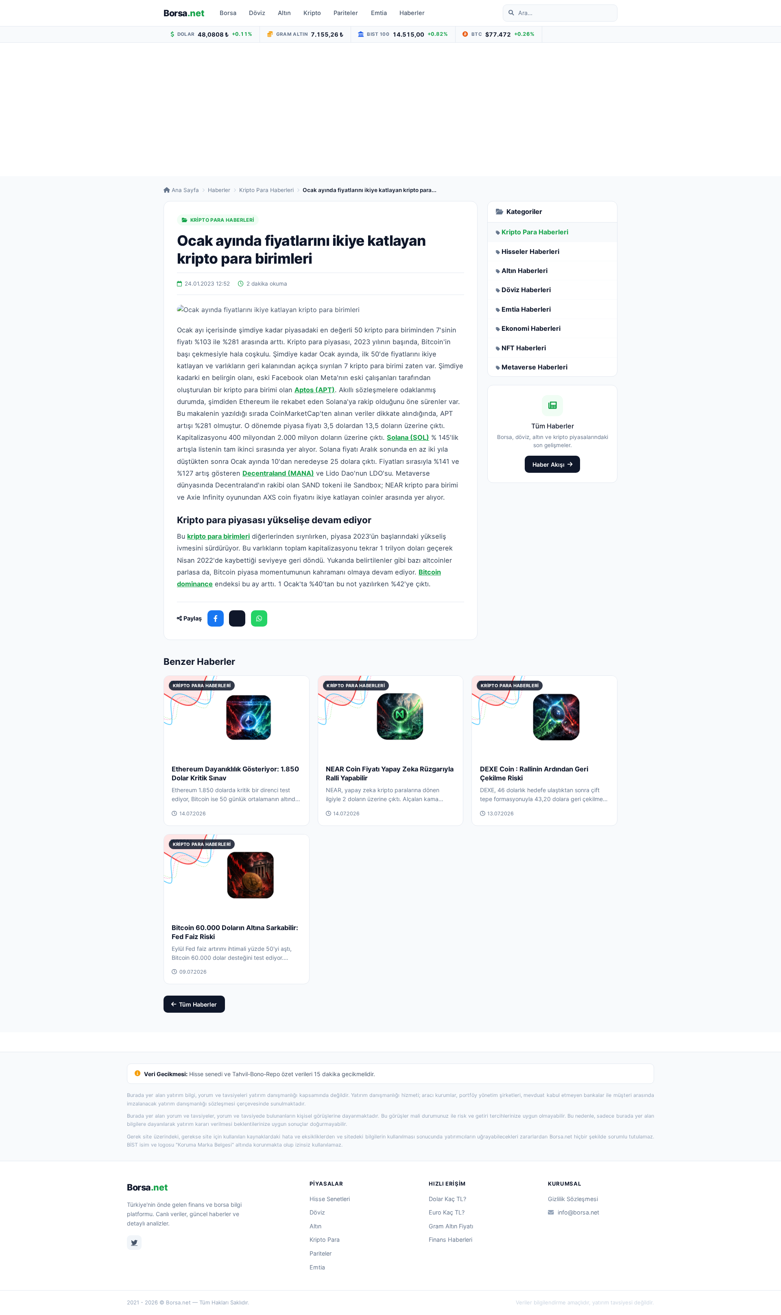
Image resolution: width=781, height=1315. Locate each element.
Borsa (184, 13)
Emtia (379, 13)
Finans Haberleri (450, 1239)
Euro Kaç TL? (447, 1212)
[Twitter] (134, 1242)
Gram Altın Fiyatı (451, 1226)
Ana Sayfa (185, 190)
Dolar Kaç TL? (447, 1198)
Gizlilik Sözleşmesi (573, 1198)
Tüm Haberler (198, 1004)
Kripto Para (325, 1239)
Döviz (257, 13)
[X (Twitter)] (237, 618)
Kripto (312, 13)
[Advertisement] (390, 109)
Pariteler (346, 13)
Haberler (412, 13)
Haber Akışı (548, 464)
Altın (284, 13)
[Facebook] (215, 618)
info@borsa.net (578, 1212)
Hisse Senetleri (330, 1198)
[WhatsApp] (259, 618)
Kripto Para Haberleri (266, 190)
